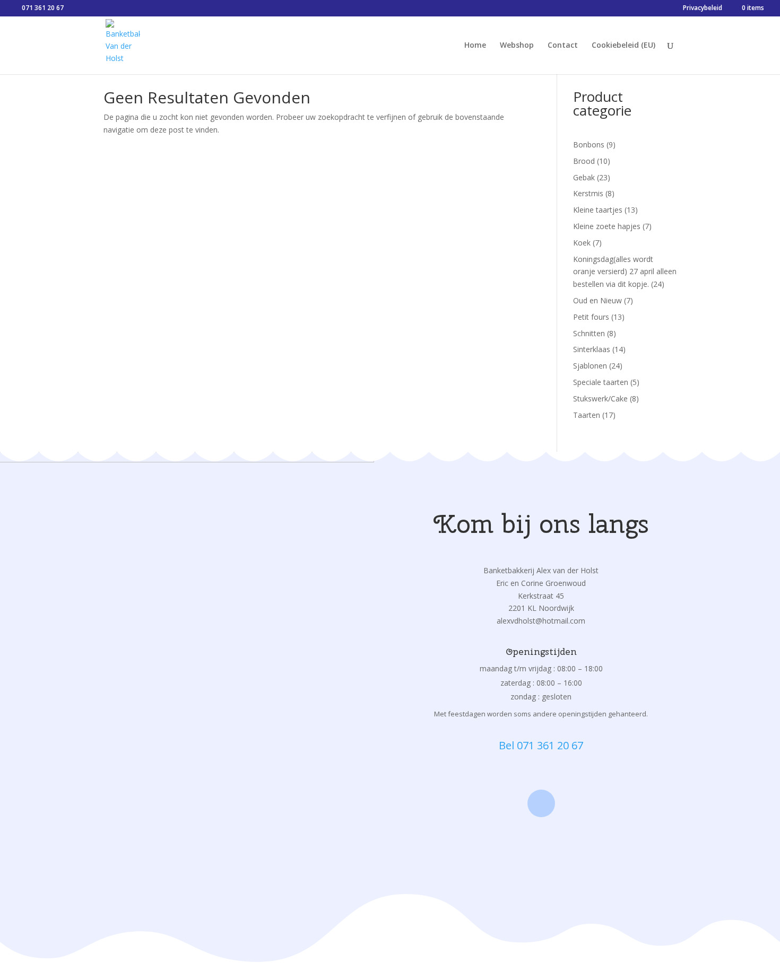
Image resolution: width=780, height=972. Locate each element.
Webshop (517, 45)
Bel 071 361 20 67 (541, 745)
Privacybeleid (702, 8)
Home (475, 45)
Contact (563, 45)
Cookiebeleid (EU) (623, 45)
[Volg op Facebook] (541, 803)
